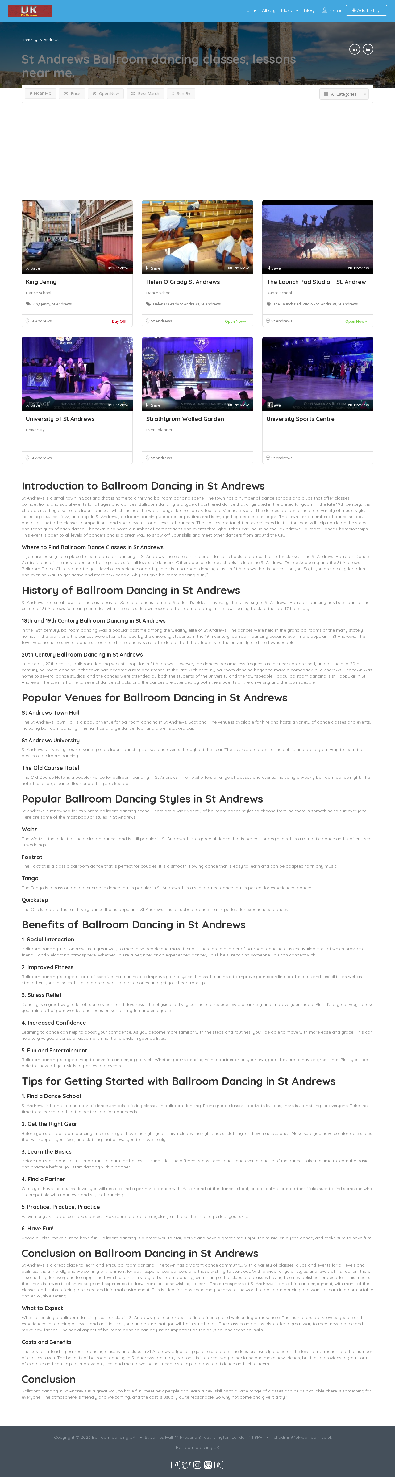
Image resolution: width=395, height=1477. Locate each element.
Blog (309, 10)
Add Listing (368, 10)
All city (269, 10)
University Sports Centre (301, 418)
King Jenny (41, 281)
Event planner (159, 430)
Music (287, 10)
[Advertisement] (197, 153)
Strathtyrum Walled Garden (185, 418)
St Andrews (41, 321)
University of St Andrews (60, 418)
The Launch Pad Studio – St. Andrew (316, 281)
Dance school (38, 293)
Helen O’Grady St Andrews (183, 281)
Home (249, 10)
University (35, 430)
